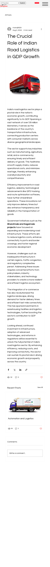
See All (40, 387)
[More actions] (41, 29)
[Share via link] (26, 370)
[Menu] (45, 4)
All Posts (8, 15)
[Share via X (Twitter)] (14, 370)
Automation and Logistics (20, 418)
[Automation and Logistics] (25, 403)
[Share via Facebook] (8, 370)
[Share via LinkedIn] (20, 370)
